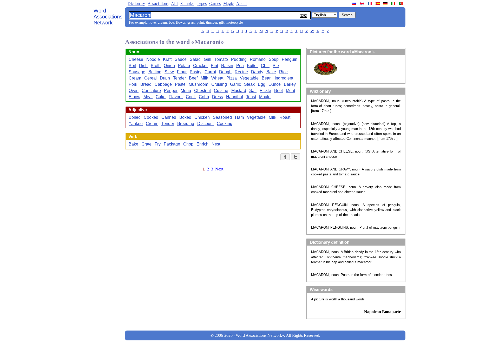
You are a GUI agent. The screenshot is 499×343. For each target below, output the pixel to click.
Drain (165, 78)
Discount (205, 123)
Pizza (231, 78)
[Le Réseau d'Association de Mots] (370, 3)
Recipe (241, 72)
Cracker (200, 65)
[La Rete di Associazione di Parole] (393, 3)
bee (171, 22)
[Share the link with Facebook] (285, 156)
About (241, 3)
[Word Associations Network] (362, 3)
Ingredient (284, 78)
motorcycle (234, 22)
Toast (251, 97)
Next (219, 169)
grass (191, 22)
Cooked (151, 117)
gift (221, 22)
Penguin (289, 59)
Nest (216, 144)
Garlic (235, 84)
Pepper (171, 90)
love (152, 22)
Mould (265, 97)
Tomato (221, 59)
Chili (265, 65)
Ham (239, 117)
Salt (253, 90)
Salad (195, 59)
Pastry (195, 72)
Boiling (154, 72)
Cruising (219, 84)
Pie (276, 65)
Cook (191, 97)
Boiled (135, 117)
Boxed (185, 117)
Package (172, 144)
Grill (207, 59)
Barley (290, 84)
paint (200, 22)
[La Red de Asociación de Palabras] (378, 3)
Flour (182, 72)
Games (215, 3)
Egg (261, 84)
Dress (217, 97)
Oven (134, 90)
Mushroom (198, 84)
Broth (156, 65)
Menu (186, 90)
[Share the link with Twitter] (295, 156)
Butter (252, 65)
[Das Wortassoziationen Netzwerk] (386, 3)
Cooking (224, 123)
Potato (184, 65)
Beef (193, 78)
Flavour (176, 97)
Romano (258, 59)
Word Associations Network (108, 16)
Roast (284, 117)
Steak (249, 84)
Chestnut (202, 90)
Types (202, 3)
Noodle (153, 59)
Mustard (238, 90)
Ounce (274, 84)
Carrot (210, 72)
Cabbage (163, 84)
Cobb (204, 97)
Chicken (202, 117)
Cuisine (221, 90)
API (174, 3)
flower (180, 22)
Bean (267, 78)
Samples (187, 3)
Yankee (136, 123)
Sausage (137, 72)
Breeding (185, 123)
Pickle (265, 90)
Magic (228, 3)
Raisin (227, 65)
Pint (214, 65)
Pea (240, 65)
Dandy (257, 72)
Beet (278, 90)
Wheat (217, 78)
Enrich (202, 144)
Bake (271, 72)
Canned (168, 117)
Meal (148, 97)
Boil (132, 65)
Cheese (136, 59)
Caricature (151, 90)
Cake (161, 97)
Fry (158, 144)
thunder (211, 22)
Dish (143, 65)
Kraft (167, 59)
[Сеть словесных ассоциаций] (354, 3)
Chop (188, 144)
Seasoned (222, 117)
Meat (290, 90)
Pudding (239, 59)
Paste (180, 84)
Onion (169, 65)
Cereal (150, 78)
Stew (169, 72)
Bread (146, 84)
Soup (274, 59)
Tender (179, 78)
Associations (158, 3)
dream (162, 22)
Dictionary (136, 3)
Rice (283, 72)
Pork (133, 84)
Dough (225, 72)
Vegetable (249, 78)
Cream (135, 78)
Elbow (134, 97)
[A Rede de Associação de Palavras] (401, 3)
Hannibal (234, 97)
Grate (146, 144)
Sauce (181, 59)
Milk (204, 78)
